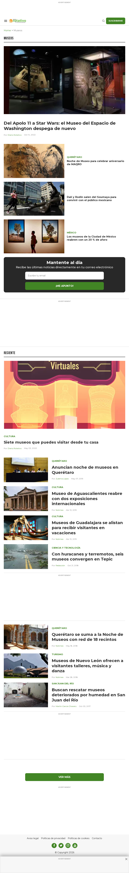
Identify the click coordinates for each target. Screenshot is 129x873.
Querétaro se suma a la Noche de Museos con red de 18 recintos (87, 637)
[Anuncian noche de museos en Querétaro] (26, 469)
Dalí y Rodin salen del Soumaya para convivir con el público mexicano (91, 199)
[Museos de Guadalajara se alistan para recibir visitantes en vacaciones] (26, 527)
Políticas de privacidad (53, 838)
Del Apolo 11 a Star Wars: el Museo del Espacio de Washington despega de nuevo (60, 125)
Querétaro (74, 157)
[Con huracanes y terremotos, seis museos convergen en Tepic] (26, 556)
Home (7, 30)
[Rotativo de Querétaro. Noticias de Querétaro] (55, 21)
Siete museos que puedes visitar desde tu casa (51, 442)
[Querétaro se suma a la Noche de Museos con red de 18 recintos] (26, 636)
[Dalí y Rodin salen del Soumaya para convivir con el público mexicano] (34, 198)
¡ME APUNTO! (64, 285)
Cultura (9, 436)
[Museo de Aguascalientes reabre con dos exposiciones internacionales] (26, 498)
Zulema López (62, 478)
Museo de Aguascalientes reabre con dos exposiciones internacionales (87, 498)
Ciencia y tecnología (66, 548)
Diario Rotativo (15, 135)
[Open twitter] (61, 845)
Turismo (57, 654)
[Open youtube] (74, 845)
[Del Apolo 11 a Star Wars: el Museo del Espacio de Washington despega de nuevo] (64, 79)
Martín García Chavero (66, 706)
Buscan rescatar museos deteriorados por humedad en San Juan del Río (88, 695)
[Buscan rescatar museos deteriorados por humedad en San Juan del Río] (26, 694)
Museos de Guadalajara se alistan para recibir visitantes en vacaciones (87, 527)
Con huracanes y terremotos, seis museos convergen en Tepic (87, 557)
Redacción (60, 565)
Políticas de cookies (78, 838)
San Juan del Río (63, 683)
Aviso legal (33, 838)
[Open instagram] (67, 845)
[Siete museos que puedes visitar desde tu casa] (64, 394)
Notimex (59, 510)
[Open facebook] (54, 845)
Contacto (97, 838)
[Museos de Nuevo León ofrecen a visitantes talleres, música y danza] (26, 665)
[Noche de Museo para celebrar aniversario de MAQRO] (34, 160)
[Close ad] (126, 859)
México (71, 232)
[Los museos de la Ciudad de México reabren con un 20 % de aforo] (34, 236)
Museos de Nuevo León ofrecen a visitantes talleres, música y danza (87, 665)
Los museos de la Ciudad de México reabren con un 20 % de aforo (91, 238)
